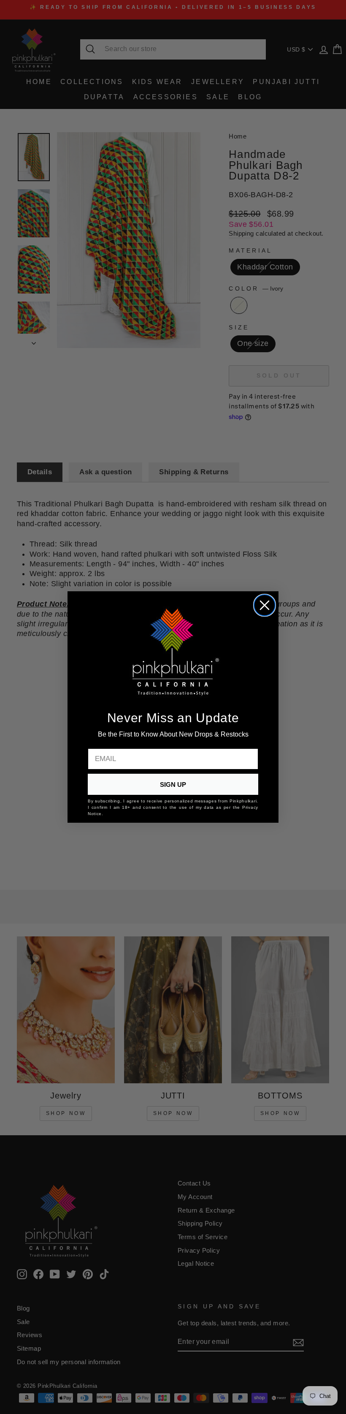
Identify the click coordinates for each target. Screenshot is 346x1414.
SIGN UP (173, 784)
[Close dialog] (264, 605)
